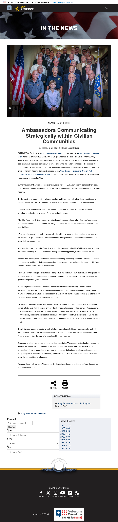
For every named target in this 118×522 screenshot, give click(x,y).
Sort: (9, 438)
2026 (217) (65, 425)
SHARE (53, 387)
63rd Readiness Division (51, 153)
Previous (12, 81)
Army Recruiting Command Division (74, 171)
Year (9, 447)
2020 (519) (65, 442)
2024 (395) (65, 430)
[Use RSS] (77, 493)
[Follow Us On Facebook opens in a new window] (41, 493)
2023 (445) (65, 433)
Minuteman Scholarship (44, 174)
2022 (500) (65, 436)
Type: (10, 430)
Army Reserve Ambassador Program (74, 403)
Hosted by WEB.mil (40, 514)
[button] (63, 2)
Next (106, 81)
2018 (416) (65, 448)
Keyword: (12, 419)
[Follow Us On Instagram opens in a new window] (55, 493)
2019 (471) (65, 445)
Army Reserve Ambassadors (33, 413)
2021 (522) (65, 439)
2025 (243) (65, 428)
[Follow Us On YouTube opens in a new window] (62, 493)
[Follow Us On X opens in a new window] (48, 493)
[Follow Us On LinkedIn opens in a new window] (69, 493)
